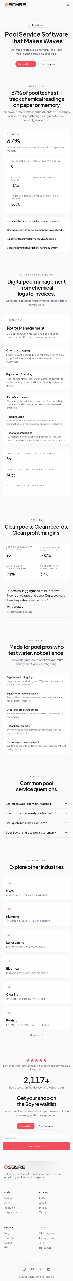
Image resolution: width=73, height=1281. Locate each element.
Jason (7, 1202)
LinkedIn (47, 1247)
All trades (35, 1034)
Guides (8, 1242)
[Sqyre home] (15, 5)
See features (48, 64)
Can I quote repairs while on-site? (26, 823)
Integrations (10, 1212)
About (42, 1202)
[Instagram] (24, 1269)
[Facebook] (32, 1269)
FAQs (42, 1198)
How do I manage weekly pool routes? (29, 813)
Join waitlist (24, 64)
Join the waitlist (36, 1146)
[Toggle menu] (67, 4)
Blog (6, 1233)
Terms (42, 1212)
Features (9, 1198)
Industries (9, 1207)
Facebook (48, 1238)
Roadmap (9, 1237)
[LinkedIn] (49, 1269)
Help (6, 1247)
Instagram (48, 1233)
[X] (41, 1269)
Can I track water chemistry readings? (29, 803)
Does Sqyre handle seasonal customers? (31, 832)
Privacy (43, 1207)
